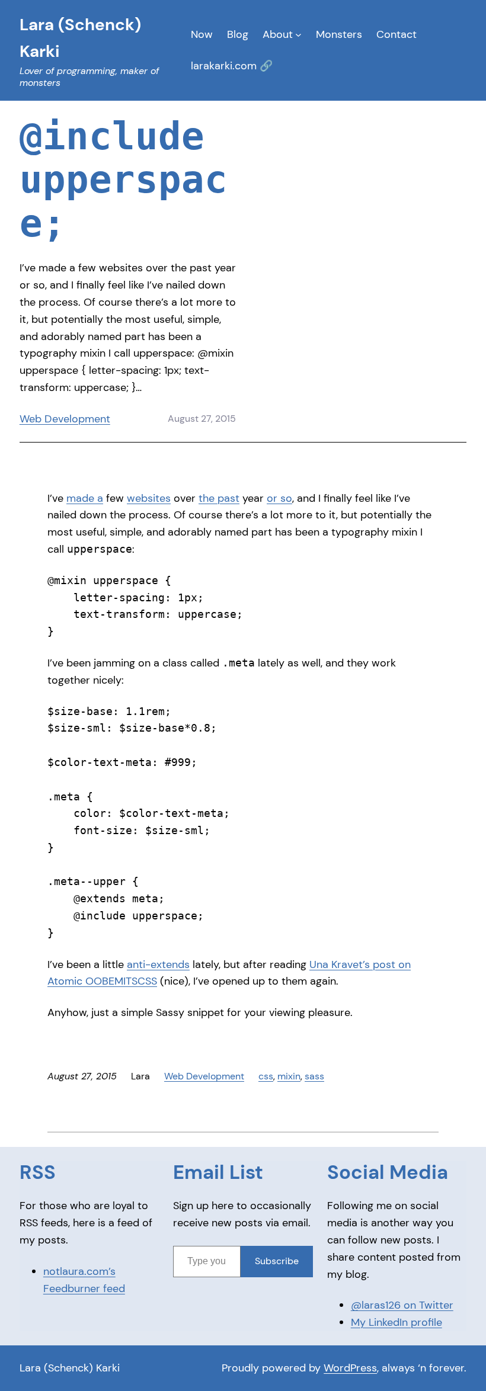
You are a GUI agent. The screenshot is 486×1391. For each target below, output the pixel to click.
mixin (288, 1076)
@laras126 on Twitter (402, 1305)
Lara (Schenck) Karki (70, 1368)
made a (84, 498)
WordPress (350, 1368)
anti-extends (158, 964)
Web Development (65, 419)
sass (314, 1076)
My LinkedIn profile (396, 1322)
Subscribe (277, 1261)
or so (279, 498)
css (265, 1076)
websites (149, 498)
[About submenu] (298, 34)
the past (219, 498)
